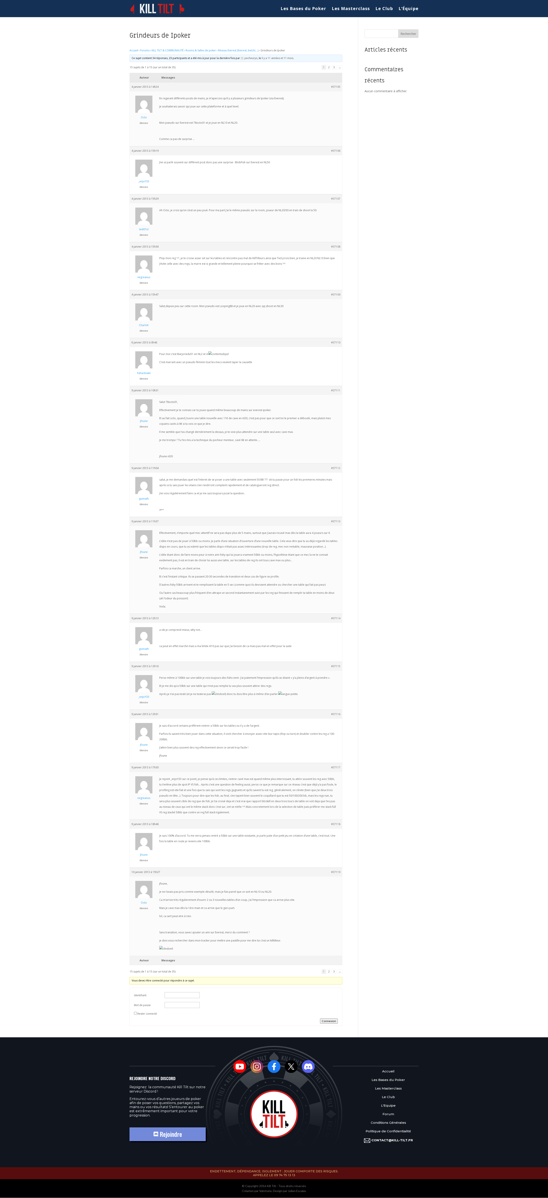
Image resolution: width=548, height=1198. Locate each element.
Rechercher (408, 34)
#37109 (335, 294)
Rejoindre (170, 1134)
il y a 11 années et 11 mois (277, 58)
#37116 (335, 714)
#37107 (335, 198)
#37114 (335, 618)
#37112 (335, 468)
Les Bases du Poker (303, 9)
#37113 (335, 521)
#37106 (335, 151)
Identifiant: (140, 995)
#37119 (335, 872)
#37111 (335, 390)
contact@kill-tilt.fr (392, 1140)
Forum (388, 1114)
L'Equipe (388, 1106)
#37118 (335, 824)
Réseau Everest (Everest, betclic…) (238, 50)
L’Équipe (408, 9)
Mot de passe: (142, 1005)
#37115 (335, 666)
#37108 (335, 246)
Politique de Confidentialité (388, 1131)
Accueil (134, 50)
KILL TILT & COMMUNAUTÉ (167, 50)
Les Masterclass (351, 9)
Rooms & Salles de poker (201, 50)
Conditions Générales (388, 1123)
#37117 (335, 767)
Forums (144, 50)
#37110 (335, 342)
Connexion (329, 1021)
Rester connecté (147, 1013)
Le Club (384, 9)
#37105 (335, 87)
